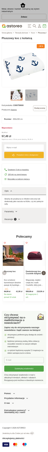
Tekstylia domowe (21, 33)
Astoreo (14, 110)
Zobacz (24, 17)
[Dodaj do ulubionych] (5, 243)
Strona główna (7, 33)
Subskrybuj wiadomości (24, 369)
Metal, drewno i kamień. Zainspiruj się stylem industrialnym (20, 10)
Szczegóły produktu (20, 298)
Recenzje (10, 219)
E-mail (8, 360)
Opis (6, 191)
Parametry (9, 211)
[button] (4, 273)
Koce (33, 33)
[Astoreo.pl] (12, 26)
